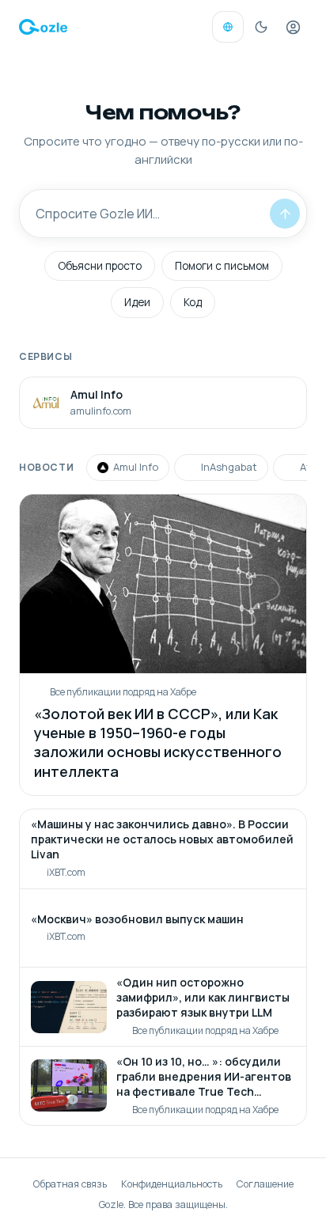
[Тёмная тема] (261, 27)
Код (193, 302)
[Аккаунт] (293, 27)
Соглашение (265, 1184)
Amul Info (135, 467)
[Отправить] (285, 214)
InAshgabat (229, 467)
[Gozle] (43, 27)
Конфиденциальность (171, 1184)
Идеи (137, 302)
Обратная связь (70, 1184)
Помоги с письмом (222, 266)
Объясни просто (100, 266)
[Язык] (228, 27)
